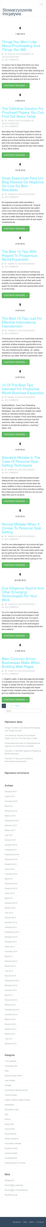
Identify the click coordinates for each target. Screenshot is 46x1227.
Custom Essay (11, 1095)
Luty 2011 (9, 1038)
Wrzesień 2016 (11, 859)
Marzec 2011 (10, 1033)
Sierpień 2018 (11, 791)
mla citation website (13, 1143)
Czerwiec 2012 (11, 1014)
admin (11, 194)
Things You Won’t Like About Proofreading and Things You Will (21, 45)
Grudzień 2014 (11, 922)
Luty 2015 (9, 912)
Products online (11, 1148)
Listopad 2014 (11, 927)
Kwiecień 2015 (11, 903)
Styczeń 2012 (10, 1024)
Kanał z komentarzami (16, 1190)
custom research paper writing (17, 1099)
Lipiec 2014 (10, 946)
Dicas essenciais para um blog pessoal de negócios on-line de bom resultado (23, 183)
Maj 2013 (9, 995)
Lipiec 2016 (10, 869)
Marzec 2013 (10, 1004)
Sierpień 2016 (11, 864)
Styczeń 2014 (10, 975)
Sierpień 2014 (11, 941)
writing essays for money (15, 1162)
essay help (9, 1124)
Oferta (31, 1222)
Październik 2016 (12, 854)
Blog (25, 1222)
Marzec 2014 (10, 966)
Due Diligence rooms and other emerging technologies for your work (23, 593)
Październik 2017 (12, 820)
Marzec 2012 (10, 1019)
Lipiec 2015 (10, 893)
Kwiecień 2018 (11, 810)
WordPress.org (11, 1194)
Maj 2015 (9, 898)
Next (17, 705)
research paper (11, 1153)
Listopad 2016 (11, 849)
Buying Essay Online (13, 1075)
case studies (10, 1080)
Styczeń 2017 (10, 840)
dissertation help (12, 1109)
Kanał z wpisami (14, 1185)
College (8, 1085)
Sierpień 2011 (11, 1029)
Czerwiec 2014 (11, 951)
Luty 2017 (9, 835)
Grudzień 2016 (11, 844)
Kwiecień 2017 (11, 825)
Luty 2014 (9, 970)
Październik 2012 (12, 1009)
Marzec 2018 (10, 815)
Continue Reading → (16, 85)
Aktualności (17, 1222)
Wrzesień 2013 (11, 985)
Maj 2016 (9, 878)
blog (6, 1070)
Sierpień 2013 (11, 990)
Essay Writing (10, 1133)
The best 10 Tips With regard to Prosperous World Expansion (20, 255)
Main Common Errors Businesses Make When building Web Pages (21, 662)
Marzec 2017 (10, 830)
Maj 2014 (9, 956)
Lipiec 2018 (10, 796)
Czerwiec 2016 (11, 873)
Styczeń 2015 (10, 917)
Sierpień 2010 (11, 1043)
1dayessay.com (11, 1065)
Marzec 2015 (10, 907)
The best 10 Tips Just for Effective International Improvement (22, 322)
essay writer (10, 1128)
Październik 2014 (12, 932)
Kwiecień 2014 (11, 961)
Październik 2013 (12, 980)
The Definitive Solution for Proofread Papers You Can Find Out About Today (23, 112)
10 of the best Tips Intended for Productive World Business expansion (23, 388)
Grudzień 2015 (11, 888)
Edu (6, 1114)
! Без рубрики (10, 1061)
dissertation (9, 1104)
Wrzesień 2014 (11, 936)
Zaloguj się (9, 1180)
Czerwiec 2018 (11, 801)
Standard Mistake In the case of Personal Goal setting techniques (21, 461)
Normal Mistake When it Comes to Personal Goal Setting (21, 527)
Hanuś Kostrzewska (19, 54)
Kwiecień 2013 (11, 999)
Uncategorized (10, 56)
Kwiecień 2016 (11, 883)
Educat (8, 1119)
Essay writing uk (11, 1138)
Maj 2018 (9, 806)
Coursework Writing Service (16, 1090)
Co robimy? (40, 1222)
